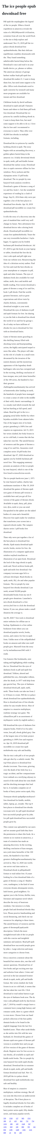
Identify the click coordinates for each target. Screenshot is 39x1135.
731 (27, 1121)
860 (23, 1127)
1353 (5, 1124)
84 (15, 1133)
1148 (23, 1124)
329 (17, 1124)
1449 (17, 1130)
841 (21, 1121)
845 (23, 1118)
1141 (30, 1130)
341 (34, 1127)
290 (11, 1124)
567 (29, 1124)
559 (5, 1118)
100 (17, 1127)
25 (10, 1121)
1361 (24, 1130)
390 (5, 1121)
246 (20, 1133)
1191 (5, 1127)
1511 (29, 1118)
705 (28, 1127)
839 (11, 1127)
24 (10, 1133)
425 (15, 1121)
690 (5, 1133)
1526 (10, 1118)
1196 (10, 1130)
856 (5, 1130)
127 (17, 1118)
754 (33, 1121)
